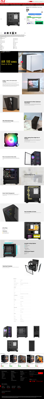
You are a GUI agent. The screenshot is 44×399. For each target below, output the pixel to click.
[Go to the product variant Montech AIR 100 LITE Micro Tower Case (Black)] (27, 10)
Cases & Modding (20, 3)
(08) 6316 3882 (3, 387)
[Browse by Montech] (39, 12)
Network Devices (37, 3)
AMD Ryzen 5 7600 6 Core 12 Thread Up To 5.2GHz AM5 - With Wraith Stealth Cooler (6, 364)
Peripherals (29, 3)
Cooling (23, 3)
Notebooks (11, 3)
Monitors (26, 3)
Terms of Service (15, 397)
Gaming (17, 3)
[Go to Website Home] (3, 2)
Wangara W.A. (18, 386)
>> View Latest (31, 376)
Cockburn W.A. (8, 386)
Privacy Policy (12, 397)
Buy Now (34, 15)
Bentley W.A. (3, 386)
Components (14, 3)
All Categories (2, 3)
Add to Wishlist (31, 15)
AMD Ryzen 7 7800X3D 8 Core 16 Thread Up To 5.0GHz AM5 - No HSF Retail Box (23, 363)
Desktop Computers (7, 3)
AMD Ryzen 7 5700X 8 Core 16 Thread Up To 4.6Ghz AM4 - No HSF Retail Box (15, 363)
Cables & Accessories (33, 3)
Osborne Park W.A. (14, 386)
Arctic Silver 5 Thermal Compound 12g (32, 363)
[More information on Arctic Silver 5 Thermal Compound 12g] (32, 359)
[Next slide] (42, 360)
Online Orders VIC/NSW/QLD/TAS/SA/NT (6, 391)
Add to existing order (38, 15)
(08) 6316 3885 (13, 387)
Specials (41, 3)
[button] (2, 33)
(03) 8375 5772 (3, 392)
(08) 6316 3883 (8, 387)
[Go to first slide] (24, 33)
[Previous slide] (1, 33)
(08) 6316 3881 (19, 387)
